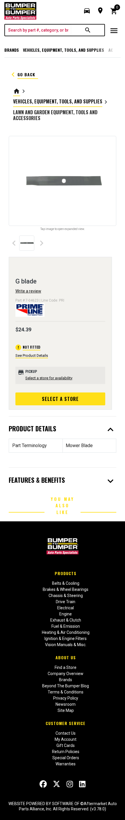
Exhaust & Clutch (65, 620)
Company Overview (65, 673)
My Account (65, 739)
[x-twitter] (56, 784)
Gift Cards (65, 745)
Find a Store (65, 667)
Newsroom (66, 704)
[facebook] (43, 784)
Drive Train (65, 601)
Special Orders (65, 757)
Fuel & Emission (65, 626)
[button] (87, 11)
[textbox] (38, 30)
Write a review (28, 291)
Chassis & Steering (66, 595)
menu (114, 30)
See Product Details (31, 355)
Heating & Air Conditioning (66, 632)
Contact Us (66, 733)
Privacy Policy (65, 698)
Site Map (66, 710)
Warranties (66, 764)
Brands (11, 50)
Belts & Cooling (65, 583)
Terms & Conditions (65, 692)
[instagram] (70, 784)
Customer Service (65, 723)
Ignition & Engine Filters (65, 638)
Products (65, 573)
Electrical (65, 608)
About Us (66, 657)
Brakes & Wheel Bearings (65, 589)
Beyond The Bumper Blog (65, 686)
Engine (65, 614)
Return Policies (65, 751)
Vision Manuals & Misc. (65, 644)
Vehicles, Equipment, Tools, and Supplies (63, 50)
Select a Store (60, 398)
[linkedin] (82, 784)
